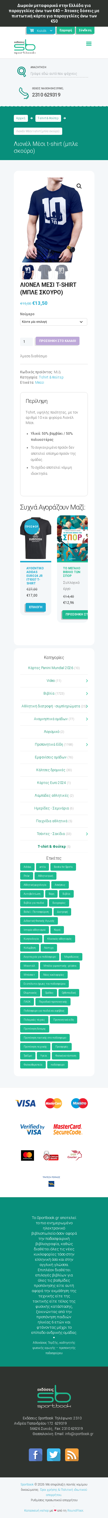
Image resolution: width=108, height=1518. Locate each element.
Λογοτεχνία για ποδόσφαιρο (40, 956)
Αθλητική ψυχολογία (35, 884)
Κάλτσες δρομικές (50, 770)
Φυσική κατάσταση (65, 1055)
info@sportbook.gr (79, 1434)
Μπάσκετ (29, 974)
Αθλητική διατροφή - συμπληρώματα (51, 706)
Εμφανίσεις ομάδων (51, 757)
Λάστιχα (49, 947)
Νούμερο (27, 314)
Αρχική (20, 118)
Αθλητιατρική (45, 875)
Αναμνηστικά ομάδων (51, 719)
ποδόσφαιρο (58, 1064)
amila (42, 866)
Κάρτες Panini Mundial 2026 (50, 668)
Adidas (27, 866)
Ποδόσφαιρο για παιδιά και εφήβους (44, 1010)
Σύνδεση (85, 30)
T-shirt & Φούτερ (48, 118)
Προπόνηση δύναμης (35, 1028)
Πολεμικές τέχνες (34, 1019)
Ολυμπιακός (30, 992)
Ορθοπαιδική (69, 992)
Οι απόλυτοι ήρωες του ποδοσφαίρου (44, 983)
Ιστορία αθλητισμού (35, 929)
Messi (39, 383)
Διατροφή (62, 911)
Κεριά (57, 929)
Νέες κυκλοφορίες (53, 974)
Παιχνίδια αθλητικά (51, 821)
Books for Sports (63, 866)
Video (51, 681)
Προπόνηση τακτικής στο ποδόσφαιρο (45, 1037)
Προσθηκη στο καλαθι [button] (84, 614)
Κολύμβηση (30, 947)
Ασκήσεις (60, 884)
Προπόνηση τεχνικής (35, 1046)
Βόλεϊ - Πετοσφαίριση (36, 911)
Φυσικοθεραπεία (33, 1064)
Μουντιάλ (29, 965)
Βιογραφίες (59, 902)
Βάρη (51, 893)
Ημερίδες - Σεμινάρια (51, 808)
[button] (79, 186)
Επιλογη (35, 607)
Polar (27, 875)
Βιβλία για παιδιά (34, 902)
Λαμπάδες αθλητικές (52, 796)
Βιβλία (48, 693)
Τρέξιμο (28, 1055)
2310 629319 (46, 95)
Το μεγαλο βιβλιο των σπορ (71, 572)
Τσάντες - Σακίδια (51, 834)
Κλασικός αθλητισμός (59, 938)
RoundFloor (75, 1510)
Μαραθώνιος (71, 956)
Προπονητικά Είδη (49, 744)
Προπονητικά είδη (63, 1019)
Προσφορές (61, 1046)
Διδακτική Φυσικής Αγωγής (39, 920)
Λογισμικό (51, 732)
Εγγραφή (66, 30)
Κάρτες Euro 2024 (51, 783)
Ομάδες (49, 992)
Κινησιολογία (31, 938)
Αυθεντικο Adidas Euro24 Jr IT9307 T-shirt (35, 575)
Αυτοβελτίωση (32, 893)
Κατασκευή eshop (36, 1510)
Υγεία (43, 1055)
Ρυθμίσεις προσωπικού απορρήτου (54, 1500)
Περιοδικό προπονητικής (53, 1001)
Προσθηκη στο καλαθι (57, 341)
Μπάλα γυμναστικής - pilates (59, 965)
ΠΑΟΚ (27, 1001)
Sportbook (27, 1484)
